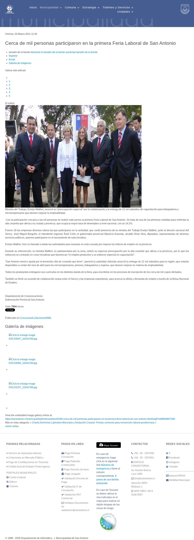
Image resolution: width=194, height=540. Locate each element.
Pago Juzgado (72, 474)
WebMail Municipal (179, 480)
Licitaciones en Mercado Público (25, 457)
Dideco (13, 481)
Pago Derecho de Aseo (76, 469)
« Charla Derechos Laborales (46, 422)
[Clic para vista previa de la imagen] (73, 156)
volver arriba (11, 426)
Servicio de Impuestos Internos (24, 453)
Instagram (174, 462)
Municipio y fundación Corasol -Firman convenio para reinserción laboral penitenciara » (109, 422)
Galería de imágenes (20, 63)
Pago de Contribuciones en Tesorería (28, 462)
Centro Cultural (17, 477)
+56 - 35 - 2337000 (144, 453)
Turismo (13, 486)
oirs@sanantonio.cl (144, 478)
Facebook (174, 457)
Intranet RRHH (177, 475)
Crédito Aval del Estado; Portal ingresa (29, 466)
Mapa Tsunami (110, 445)
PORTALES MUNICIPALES (21, 473)
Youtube (173, 466)
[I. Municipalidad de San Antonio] (9, 9)
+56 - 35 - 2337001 (144, 457)
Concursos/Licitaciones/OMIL (36, 318)
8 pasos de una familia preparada (107, 479)
